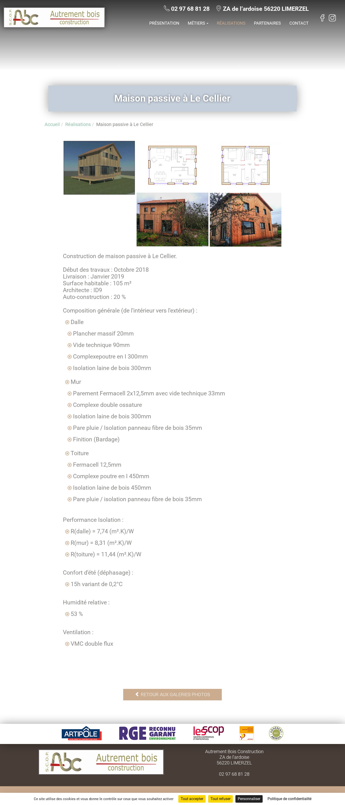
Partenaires (267, 23)
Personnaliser (249, 799)
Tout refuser (220, 799)
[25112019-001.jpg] (245, 244)
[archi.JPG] (99, 192)
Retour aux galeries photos (175, 694)
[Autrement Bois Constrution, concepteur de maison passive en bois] (54, 25)
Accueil (52, 124)
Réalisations (231, 23)
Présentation (164, 23)
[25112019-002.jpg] (172, 244)
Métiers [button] (197, 23)
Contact (299, 23)
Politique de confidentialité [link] (289, 799)
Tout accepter (192, 799)
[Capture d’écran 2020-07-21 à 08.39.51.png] (172, 189)
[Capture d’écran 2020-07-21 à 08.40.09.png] (245, 189)
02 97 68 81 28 (190, 8)
